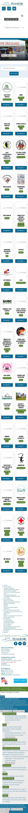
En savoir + (7, 104)
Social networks (8, 778)
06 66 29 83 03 (16, 675)
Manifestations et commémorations (13, 629)
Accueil (5, 585)
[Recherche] (23, 27)
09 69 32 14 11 (9, 673)
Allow (7, 722)
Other (5, 774)
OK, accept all (5, 809)
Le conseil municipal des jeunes (12, 592)
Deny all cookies (18, 711)
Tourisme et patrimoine (10, 628)
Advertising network (10, 740)
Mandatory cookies (9, 713)
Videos (5, 795)
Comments (7, 765)
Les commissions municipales (11, 589)
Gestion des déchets (9, 617)
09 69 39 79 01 (9, 670)
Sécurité (6, 606)
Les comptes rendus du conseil (12, 596)
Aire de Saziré (7, 625)
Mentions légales (5, 688)
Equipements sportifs (9, 603)
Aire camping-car (8, 624)
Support (5, 787)
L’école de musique (9, 621)
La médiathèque (8, 620)
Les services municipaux (10, 591)
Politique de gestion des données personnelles (13, 689)
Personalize (4, 812)
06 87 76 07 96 (9, 671)
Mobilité (6, 604)
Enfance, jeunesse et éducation (12, 602)
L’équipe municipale (9, 588)
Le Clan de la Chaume (9, 622)
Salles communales (9, 600)
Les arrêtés (6, 597)
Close (2, 696)
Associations (7, 613)
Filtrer (15, 73)
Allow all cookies (6, 711)
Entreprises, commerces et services (13, 611)
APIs (4, 725)
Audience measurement (11, 748)
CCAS (5, 593)
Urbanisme (6, 608)
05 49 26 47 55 (4, 652)
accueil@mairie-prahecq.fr (8, 654)
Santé (5, 614)
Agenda (6, 632)
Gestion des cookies (16, 688)
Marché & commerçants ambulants (13, 615)
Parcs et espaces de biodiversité (12, 626)
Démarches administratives (11, 607)
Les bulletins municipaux (10, 595)
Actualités (6, 630)
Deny (12, 737)
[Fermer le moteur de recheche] (22, 16)
